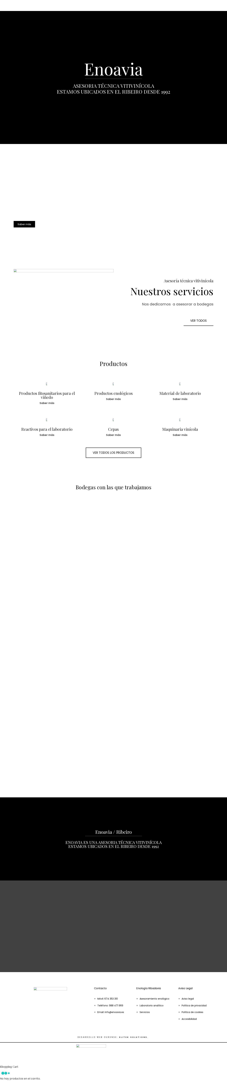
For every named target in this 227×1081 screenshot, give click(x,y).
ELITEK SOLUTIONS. (134, 1037)
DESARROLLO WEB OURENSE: (98, 1037)
